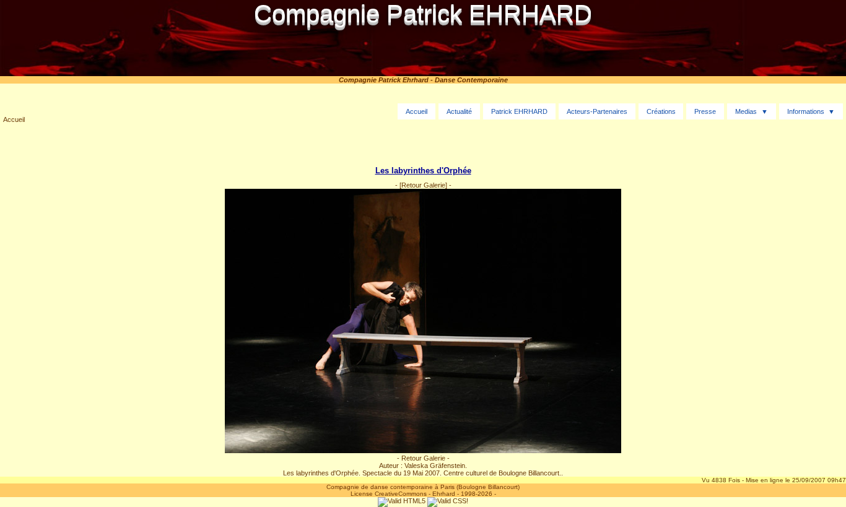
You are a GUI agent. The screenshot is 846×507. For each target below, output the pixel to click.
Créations (661, 111)
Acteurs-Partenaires (597, 111)
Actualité (459, 111)
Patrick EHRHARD (519, 111)
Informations (805, 111)
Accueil (14, 119)
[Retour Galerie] (423, 185)
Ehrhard (443, 493)
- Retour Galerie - (423, 458)
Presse (705, 111)
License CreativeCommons (389, 493)
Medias (746, 111)
